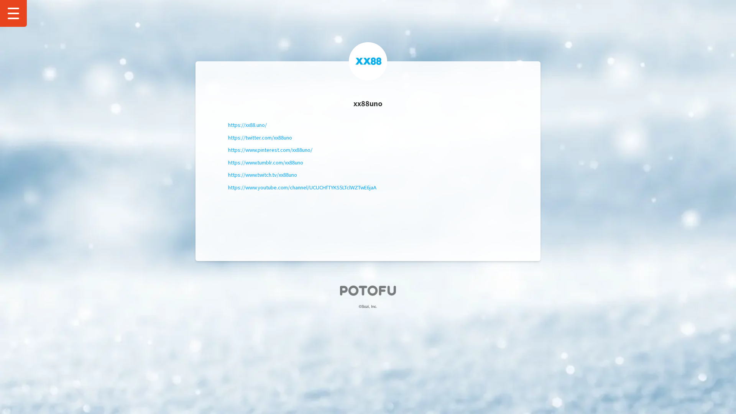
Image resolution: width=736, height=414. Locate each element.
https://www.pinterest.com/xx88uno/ (270, 149)
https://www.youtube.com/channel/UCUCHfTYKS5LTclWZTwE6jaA (302, 187)
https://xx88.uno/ (247, 124)
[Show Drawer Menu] (13, 13)
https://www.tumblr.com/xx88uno (265, 162)
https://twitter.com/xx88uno (260, 137)
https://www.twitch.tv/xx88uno (262, 174)
